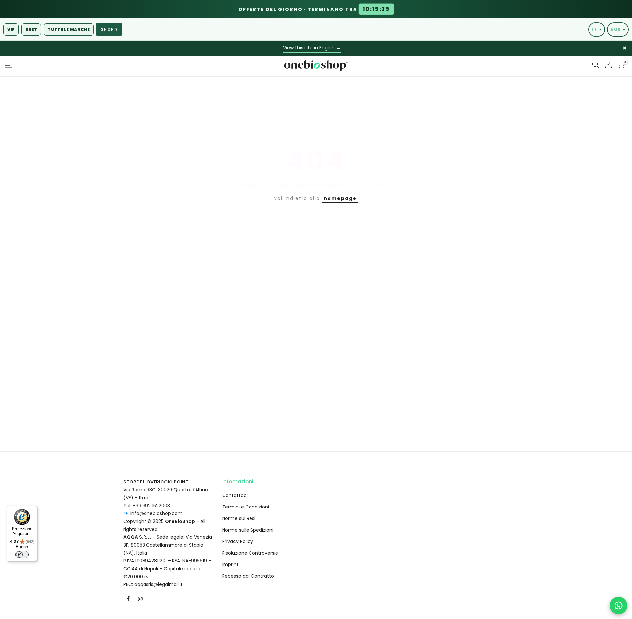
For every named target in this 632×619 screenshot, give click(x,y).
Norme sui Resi (238, 518)
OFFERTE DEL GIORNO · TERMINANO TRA (314, 9)
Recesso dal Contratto (248, 576)
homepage (340, 198)
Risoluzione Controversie (250, 553)
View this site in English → (312, 47)
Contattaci (235, 495)
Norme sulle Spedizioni (247, 530)
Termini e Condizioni (245, 507)
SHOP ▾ (109, 29)
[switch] (22, 554)
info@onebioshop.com (156, 513)
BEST (31, 29)
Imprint (230, 564)
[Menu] (33, 509)
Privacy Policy (237, 541)
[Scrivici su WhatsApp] (618, 605)
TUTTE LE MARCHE (69, 29)
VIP (11, 29)
